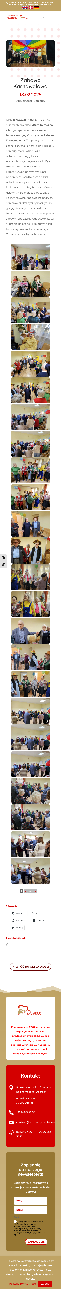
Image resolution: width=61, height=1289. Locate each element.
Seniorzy (39, 100)
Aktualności (24, 100)
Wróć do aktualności (32, 966)
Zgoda (45, 1283)
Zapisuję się (36, 1241)
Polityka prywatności (22, 1283)
